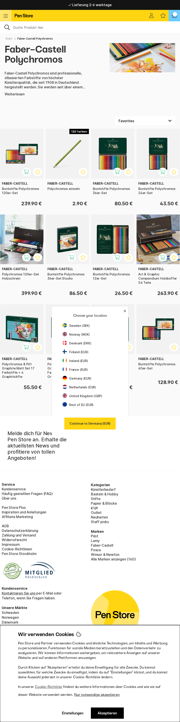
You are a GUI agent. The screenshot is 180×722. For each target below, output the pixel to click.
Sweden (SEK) (79, 325)
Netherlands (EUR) (82, 387)
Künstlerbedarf (103, 489)
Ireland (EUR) (78, 361)
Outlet (96, 512)
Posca (96, 550)
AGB (5, 526)
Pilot (94, 536)
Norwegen (10, 617)
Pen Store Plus (14, 507)
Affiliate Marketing (17, 517)
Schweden (10, 612)
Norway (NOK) (79, 334)
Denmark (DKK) (80, 343)
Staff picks (100, 522)
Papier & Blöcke (104, 503)
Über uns (9, 498)
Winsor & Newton (105, 554)
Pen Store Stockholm (19, 553)
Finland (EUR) (78, 352)
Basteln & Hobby (104, 494)
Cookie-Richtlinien (17, 549)
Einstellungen (72, 713)
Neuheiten (99, 517)
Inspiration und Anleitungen (24, 512)
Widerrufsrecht (14, 540)
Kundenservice (14, 489)
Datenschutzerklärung (20, 530)
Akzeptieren (107, 713)
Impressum (11, 544)
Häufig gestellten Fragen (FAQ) (27, 493)
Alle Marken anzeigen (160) (113, 559)
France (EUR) (78, 369)
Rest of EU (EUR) (81, 405)
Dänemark (10, 622)
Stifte (96, 498)
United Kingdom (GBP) (85, 396)
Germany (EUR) (80, 378)
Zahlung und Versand (19, 535)
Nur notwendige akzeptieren (97, 695)
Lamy (95, 540)
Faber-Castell (102, 545)
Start (8, 38)
